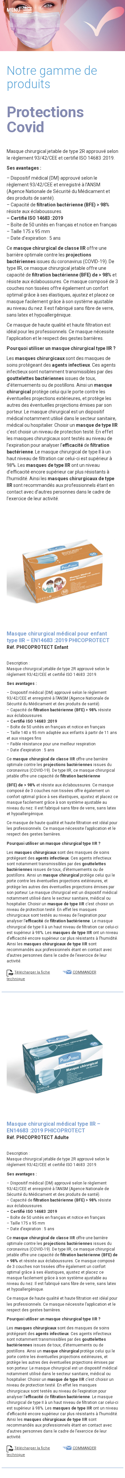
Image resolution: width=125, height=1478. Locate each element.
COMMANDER (84, 972)
